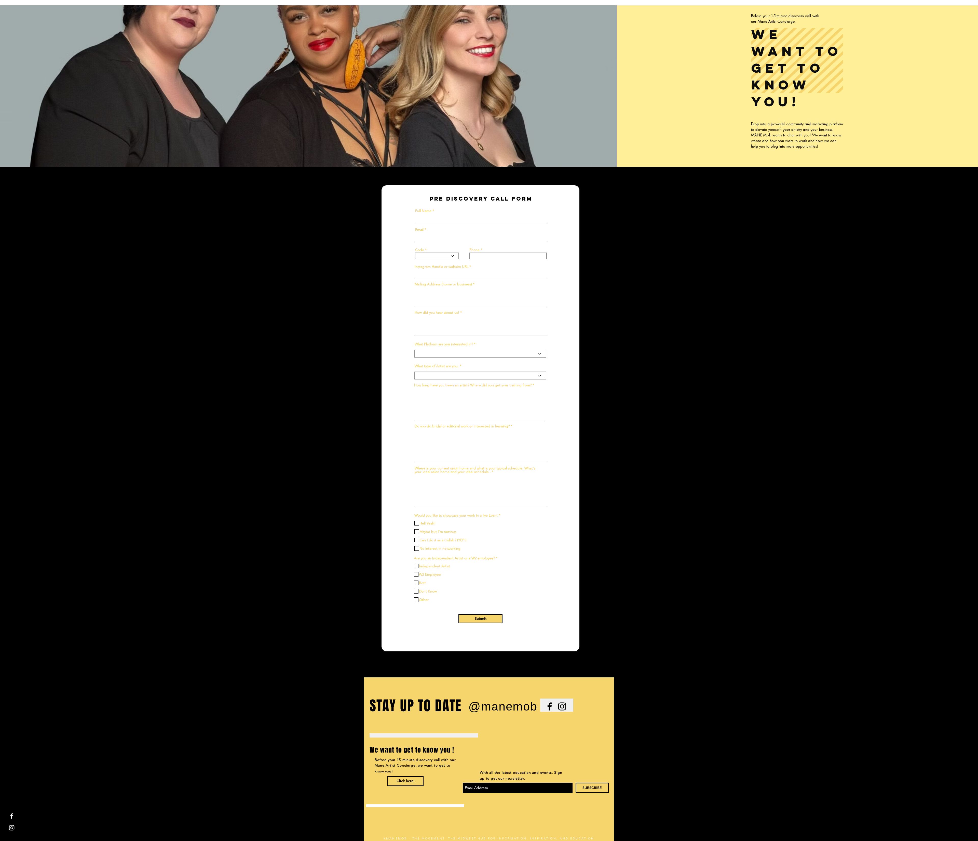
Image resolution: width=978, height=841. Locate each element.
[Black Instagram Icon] (562, 706)
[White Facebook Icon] (11, 816)
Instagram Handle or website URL (441, 266)
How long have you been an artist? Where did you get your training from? (473, 385)
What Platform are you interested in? (444, 344)
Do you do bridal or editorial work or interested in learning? (462, 426)
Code (419, 250)
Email (419, 229)
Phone (474, 250)
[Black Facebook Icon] (549, 706)
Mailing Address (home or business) (444, 284)
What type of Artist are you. (437, 366)
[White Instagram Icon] (11, 827)
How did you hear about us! (437, 312)
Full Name (423, 211)
